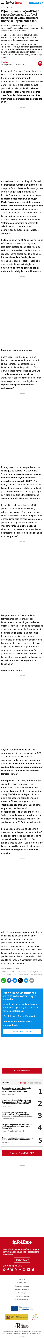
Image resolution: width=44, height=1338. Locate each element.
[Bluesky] (11, 1270)
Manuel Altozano (8, 1094)
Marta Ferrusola (36, 974)
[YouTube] (28, 1270)
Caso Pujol (7, 974)
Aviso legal (22, 1293)
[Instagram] (24, 1270)
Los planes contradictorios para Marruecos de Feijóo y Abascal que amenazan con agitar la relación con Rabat (16, 1115)
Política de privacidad (22, 1296)
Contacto (22, 1279)
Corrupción (22, 972)
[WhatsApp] (4, 1270)
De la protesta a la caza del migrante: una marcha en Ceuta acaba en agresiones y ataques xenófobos (16, 1089)
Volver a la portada (22, 1153)
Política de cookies (22, 1300)
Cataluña (12, 972)
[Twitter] (16, 1270)
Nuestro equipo (22, 1283)
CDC (40, 972)
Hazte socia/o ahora (22, 1032)
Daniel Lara (6, 1106)
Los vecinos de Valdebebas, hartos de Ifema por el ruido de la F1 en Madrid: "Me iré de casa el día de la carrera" (16, 1102)
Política (3, 972)
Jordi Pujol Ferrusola (21, 974)
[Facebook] (8, 1270)
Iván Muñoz (6, 1142)
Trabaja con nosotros (22, 1286)
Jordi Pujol (32, 972)
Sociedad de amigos (22, 1289)
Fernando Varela (8, 1119)
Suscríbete (34, 3)
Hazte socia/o (22, 1260)
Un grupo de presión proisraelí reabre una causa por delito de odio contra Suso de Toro (17, 1126)
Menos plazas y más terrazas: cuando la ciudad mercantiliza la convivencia (17, 1139)
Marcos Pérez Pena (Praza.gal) (13, 1131)
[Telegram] (20, 1270)
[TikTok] (33, 1270)
